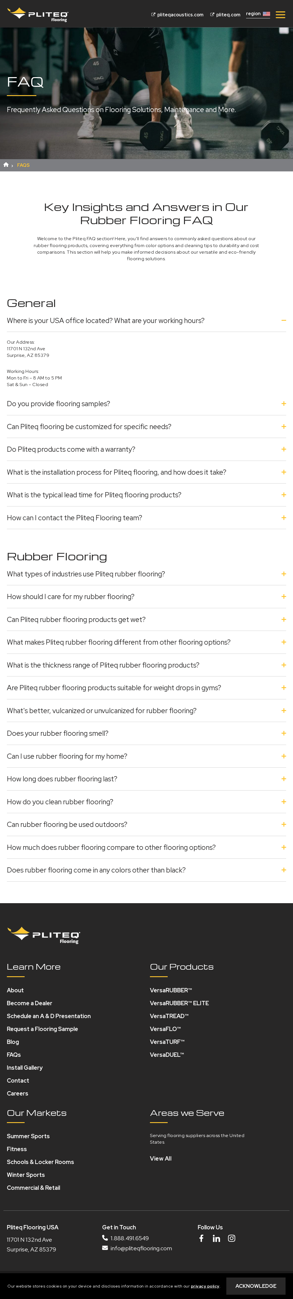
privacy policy (205, 1286)
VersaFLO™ (165, 1029)
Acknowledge (255, 1286)
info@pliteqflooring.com (141, 1248)
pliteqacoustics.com (180, 15)
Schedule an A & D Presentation (49, 1016)
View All (160, 1158)
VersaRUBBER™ (171, 990)
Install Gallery (25, 1067)
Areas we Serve (187, 1112)
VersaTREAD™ (169, 1016)
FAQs (14, 1055)
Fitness (17, 1149)
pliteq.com (227, 15)
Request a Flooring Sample (42, 1029)
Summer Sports (28, 1136)
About (15, 990)
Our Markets (37, 1112)
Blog (13, 1042)
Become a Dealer (29, 1003)
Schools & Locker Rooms (40, 1162)
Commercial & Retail (33, 1188)
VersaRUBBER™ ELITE (179, 1003)
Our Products (182, 966)
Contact (18, 1080)
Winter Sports (26, 1175)
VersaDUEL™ (167, 1055)
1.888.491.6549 (129, 1238)
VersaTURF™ (167, 1042)
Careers (17, 1093)
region (253, 14)
